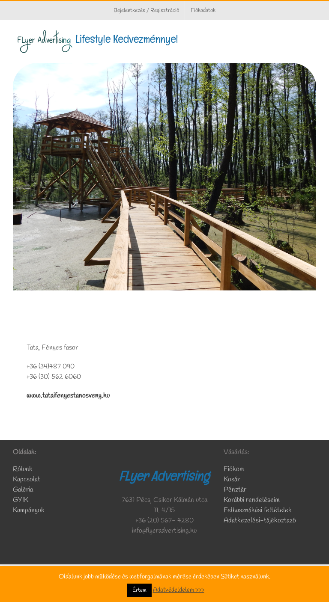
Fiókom (234, 469)
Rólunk (23, 469)
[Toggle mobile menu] (312, 33)
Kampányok (29, 510)
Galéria (23, 489)
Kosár (232, 479)
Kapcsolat (26, 479)
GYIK (20, 499)
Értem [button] (139, 590)
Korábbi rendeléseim (252, 499)
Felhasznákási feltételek (258, 510)
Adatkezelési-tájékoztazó (260, 520)
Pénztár (235, 489)
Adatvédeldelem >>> (178, 590)
